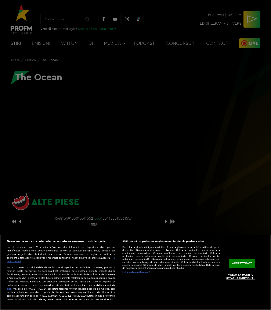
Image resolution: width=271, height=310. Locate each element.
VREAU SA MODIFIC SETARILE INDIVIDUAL (240, 276)
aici (9, 288)
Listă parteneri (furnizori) (136, 272)
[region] (135, 272)
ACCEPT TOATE (242, 263)
